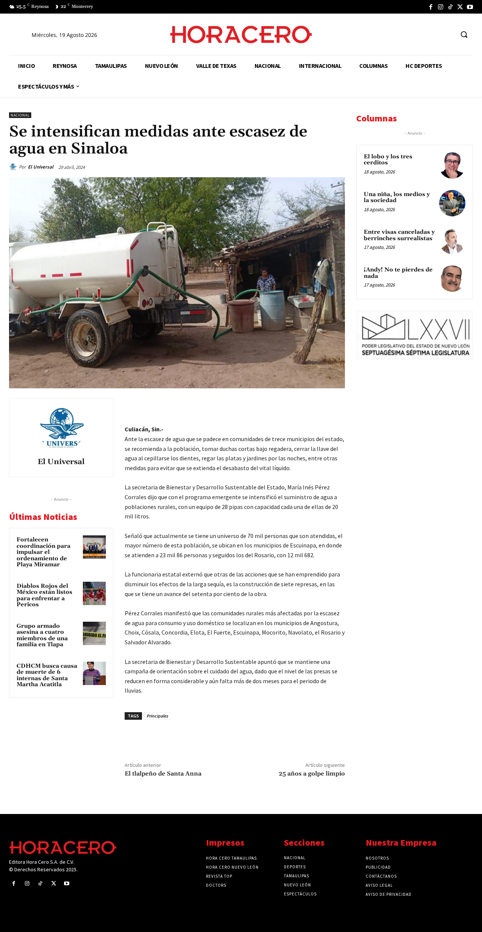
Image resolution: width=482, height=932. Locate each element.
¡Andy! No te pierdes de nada (398, 273)
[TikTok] (450, 7)
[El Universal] (14, 167)
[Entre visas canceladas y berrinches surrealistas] (452, 241)
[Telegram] (302, 405)
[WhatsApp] (284, 405)
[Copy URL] (319, 405)
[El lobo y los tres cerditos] (452, 165)
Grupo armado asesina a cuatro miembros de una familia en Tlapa (42, 635)
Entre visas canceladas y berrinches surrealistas (399, 235)
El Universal (40, 167)
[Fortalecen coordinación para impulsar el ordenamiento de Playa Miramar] (94, 547)
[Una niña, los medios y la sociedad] (452, 203)
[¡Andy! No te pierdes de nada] (452, 278)
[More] (337, 405)
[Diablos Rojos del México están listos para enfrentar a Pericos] (94, 593)
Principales (157, 716)
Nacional (20, 115)
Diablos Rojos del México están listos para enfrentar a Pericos (44, 595)
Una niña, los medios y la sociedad (397, 197)
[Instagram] (441, 7)
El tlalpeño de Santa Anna (163, 773)
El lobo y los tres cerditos (388, 160)
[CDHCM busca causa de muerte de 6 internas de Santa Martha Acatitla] (94, 673)
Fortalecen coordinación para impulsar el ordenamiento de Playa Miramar (43, 552)
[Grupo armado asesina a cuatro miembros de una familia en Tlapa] (94, 633)
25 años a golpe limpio (312, 773)
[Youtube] (470, 7)
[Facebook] (431, 7)
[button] (464, 34)
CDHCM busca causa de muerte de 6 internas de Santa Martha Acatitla (47, 675)
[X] (460, 7)
